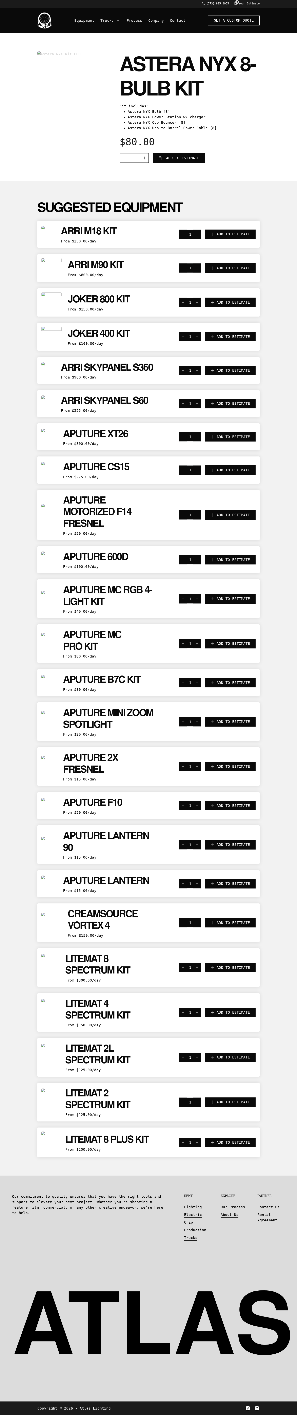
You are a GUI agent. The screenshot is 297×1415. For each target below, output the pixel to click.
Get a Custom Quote (234, 20)
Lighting (193, 1207)
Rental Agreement (267, 1217)
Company (156, 20)
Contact (177, 20)
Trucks (107, 20)
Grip (188, 1222)
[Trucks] (118, 20)
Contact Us (268, 1207)
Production (195, 1230)
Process (134, 20)
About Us (229, 1215)
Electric (193, 1215)
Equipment (84, 20)
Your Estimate (249, 3)
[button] (208, 234)
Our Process (233, 1207)
